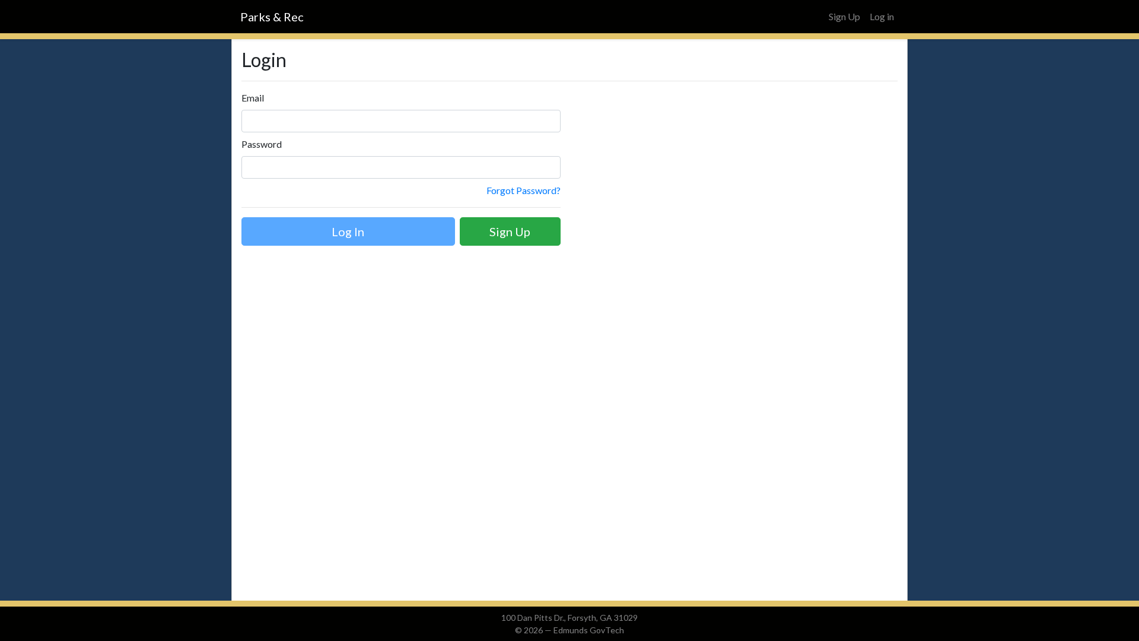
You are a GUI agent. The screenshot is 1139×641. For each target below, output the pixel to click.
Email (252, 97)
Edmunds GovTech (588, 630)
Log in (882, 16)
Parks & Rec (272, 16)
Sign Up (844, 16)
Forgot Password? (523, 190)
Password (261, 144)
